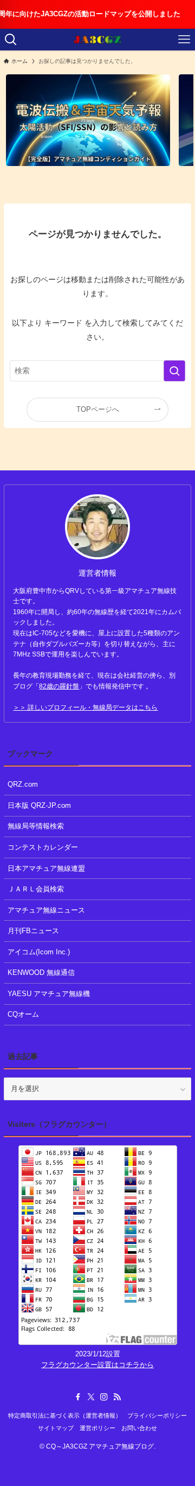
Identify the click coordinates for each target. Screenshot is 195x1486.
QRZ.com (23, 784)
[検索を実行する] (174, 370)
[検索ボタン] (11, 39)
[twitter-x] (91, 1397)
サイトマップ (56, 1428)
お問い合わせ (139, 1428)
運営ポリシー (97, 1428)
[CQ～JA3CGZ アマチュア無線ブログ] (97, 39)
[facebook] (78, 1397)
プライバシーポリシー (157, 1415)
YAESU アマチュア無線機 (49, 994)
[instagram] (104, 1397)
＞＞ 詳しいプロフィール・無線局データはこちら (85, 707)
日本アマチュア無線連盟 (46, 868)
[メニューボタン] (184, 39)
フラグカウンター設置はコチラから (97, 1365)
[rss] (117, 1397)
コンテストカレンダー (43, 847)
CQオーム (23, 1014)
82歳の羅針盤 (59, 686)
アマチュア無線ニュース (46, 910)
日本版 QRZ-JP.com (39, 805)
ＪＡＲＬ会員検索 (36, 889)
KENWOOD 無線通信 (41, 972)
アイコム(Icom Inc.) (39, 952)
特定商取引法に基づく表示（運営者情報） (64, 1415)
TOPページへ (97, 409)
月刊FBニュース (33, 931)
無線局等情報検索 (36, 826)
